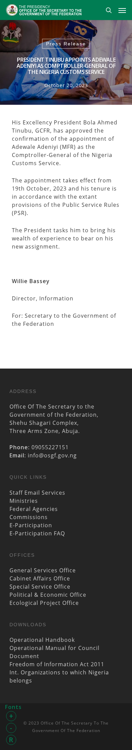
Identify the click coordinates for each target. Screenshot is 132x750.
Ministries (23, 501)
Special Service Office (39, 586)
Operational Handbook (42, 640)
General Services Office (42, 570)
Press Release (66, 43)
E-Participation (30, 525)
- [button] (11, 727)
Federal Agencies (33, 509)
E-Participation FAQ (37, 533)
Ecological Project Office (44, 603)
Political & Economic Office (47, 594)
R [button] (11, 739)
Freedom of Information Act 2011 (56, 664)
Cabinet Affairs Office (39, 578)
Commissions (28, 517)
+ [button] (11, 716)
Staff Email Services (37, 492)
